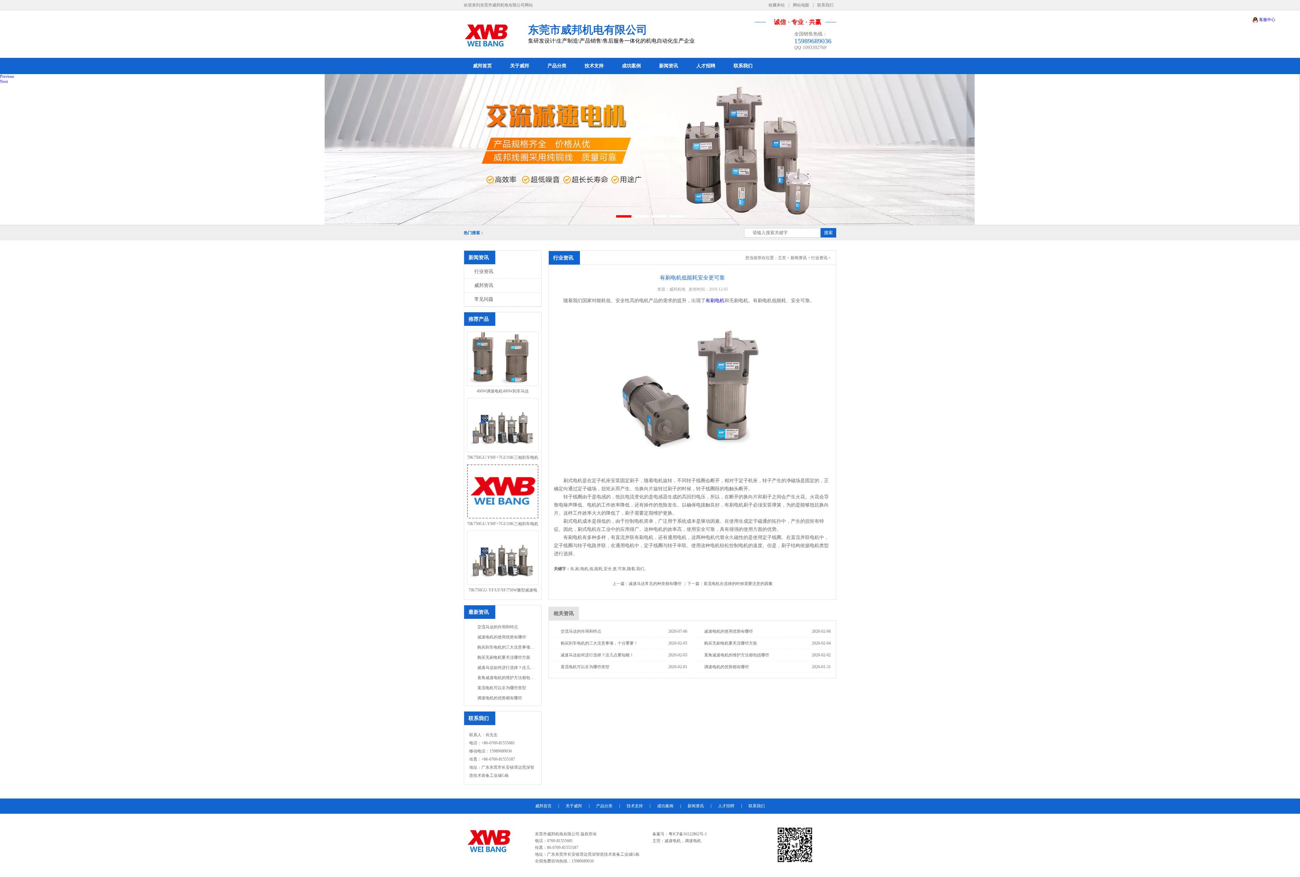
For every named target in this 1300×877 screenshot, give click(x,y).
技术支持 (594, 65)
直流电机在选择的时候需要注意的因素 (738, 583)
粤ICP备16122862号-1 (688, 834)
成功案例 (631, 65)
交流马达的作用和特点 (497, 627)
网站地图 (801, 5)
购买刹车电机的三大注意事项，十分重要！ (506, 647)
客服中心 (1266, 19)
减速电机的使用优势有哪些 (501, 637)
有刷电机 (715, 300)
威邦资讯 (483, 285)
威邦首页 (482, 65)
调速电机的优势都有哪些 (499, 698)
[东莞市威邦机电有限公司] (493, 34)
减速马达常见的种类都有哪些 (655, 583)
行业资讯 (483, 271)
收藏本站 (776, 5)
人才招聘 (705, 65)
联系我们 (825, 5)
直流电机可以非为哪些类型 (501, 687)
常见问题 (483, 299)
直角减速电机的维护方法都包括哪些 (506, 677)
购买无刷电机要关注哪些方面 (503, 657)
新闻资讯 (668, 65)
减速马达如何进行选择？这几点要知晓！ (506, 667)
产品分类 (556, 65)
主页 (782, 257)
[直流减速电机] (650, 149)
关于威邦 (519, 65)
